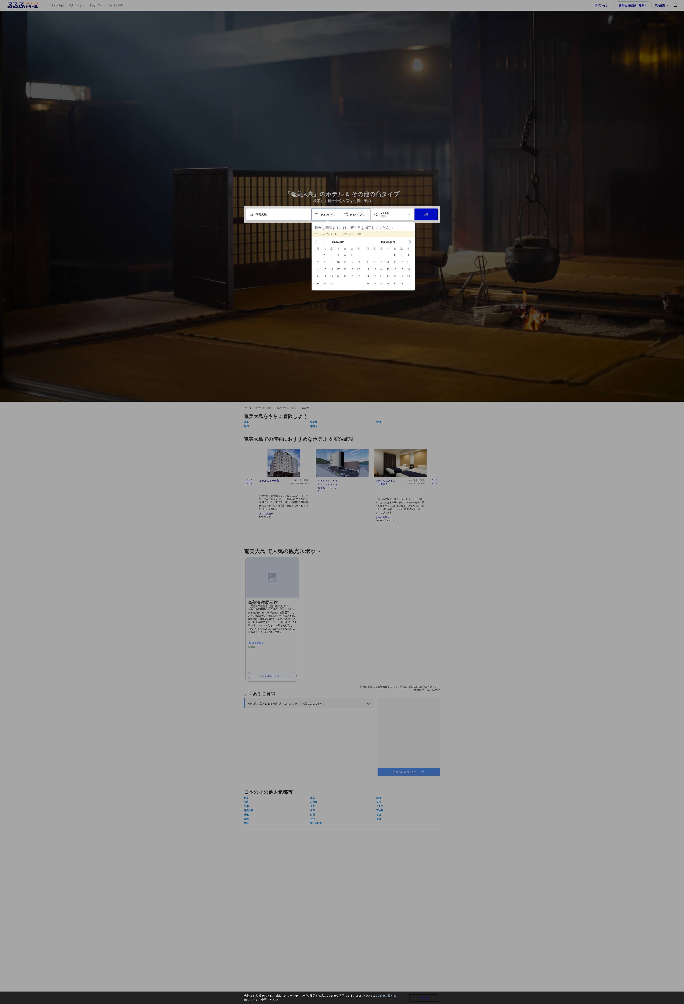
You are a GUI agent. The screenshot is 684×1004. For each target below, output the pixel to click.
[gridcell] (324, 254)
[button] (316, 241)
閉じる (425, 998)
